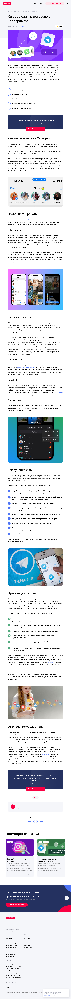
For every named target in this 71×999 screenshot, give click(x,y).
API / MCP (26, 952)
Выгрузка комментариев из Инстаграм (15, 968)
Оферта (26, 941)
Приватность (27, 943)
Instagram (10, 842)
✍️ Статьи (59, 26)
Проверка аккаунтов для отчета (14, 975)
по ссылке (50, 662)
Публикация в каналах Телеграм (23, 103)
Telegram (46, 842)
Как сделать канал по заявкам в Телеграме (47, 860)
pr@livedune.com (10, 927)
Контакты (26, 949)
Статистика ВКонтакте (11, 945)
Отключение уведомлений (21, 108)
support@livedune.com (11, 921)
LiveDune (19, 806)
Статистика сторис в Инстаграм (14, 966)
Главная (10, 11)
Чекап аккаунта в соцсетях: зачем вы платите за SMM (19, 973)
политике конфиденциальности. (52, 993)
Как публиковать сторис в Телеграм (25, 99)
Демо (35, 3)
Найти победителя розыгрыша (13, 977)
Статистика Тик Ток (11, 947)
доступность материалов (25, 367)
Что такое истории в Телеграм (22, 90)
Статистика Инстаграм (11, 943)
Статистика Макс (10, 956)
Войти (41, 3)
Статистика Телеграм (11, 949)
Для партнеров (28, 947)
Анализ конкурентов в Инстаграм (14, 964)
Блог (15, 11)
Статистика (14, 400)
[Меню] (67, 3)
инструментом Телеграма (26, 220)
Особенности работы (19, 94)
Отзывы (8, 941)
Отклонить (53, 995)
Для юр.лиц (27, 945)
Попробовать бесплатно (54, 3)
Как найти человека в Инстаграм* (16, 860)
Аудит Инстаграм (10, 970)
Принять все (47, 995)
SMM (35, 797)
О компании (27, 938)
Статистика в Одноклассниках (13, 952)
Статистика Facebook (11, 954)
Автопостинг (46, 754)
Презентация (9, 938)
